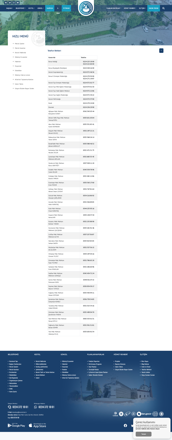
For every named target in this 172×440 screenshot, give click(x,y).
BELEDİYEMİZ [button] (20, 8)
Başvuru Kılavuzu (120, 364)
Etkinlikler (18, 70)
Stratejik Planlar (94, 370)
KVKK (11, 389)
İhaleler (64, 370)
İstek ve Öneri (146, 367)
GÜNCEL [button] (40, 8)
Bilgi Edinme (145, 364)
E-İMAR (58, 9)
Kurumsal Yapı (13, 361)
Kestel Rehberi (40, 375)
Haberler (18, 62)
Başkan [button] (9, 8)
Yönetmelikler (13, 386)
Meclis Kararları (20, 48)
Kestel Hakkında (20, 53)
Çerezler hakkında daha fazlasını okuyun (148, 429)
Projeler (117, 361)
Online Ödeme (153, 8)
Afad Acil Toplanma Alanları (24, 79)
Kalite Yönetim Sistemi (96, 375)
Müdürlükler (13, 375)
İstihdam (66, 8)
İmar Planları (92, 367)
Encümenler (13, 372)
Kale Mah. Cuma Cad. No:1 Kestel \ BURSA (25, 415)
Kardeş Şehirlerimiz (42, 367)
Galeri (37, 378)
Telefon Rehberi (146, 370)
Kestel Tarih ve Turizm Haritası (45, 372)
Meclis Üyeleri (19, 44)
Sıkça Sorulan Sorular (148, 375)
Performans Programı (95, 364)
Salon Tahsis (19, 84)
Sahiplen (50, 8)
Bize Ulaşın (145, 361)
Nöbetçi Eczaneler (21, 57)
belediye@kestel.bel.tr (17, 412)
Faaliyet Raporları (94, 361)
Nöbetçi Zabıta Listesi (22, 75)
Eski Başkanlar (13, 378)
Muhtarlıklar (13, 383)
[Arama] (163, 8)
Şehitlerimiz (39, 370)
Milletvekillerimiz (41, 364)
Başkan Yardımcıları (15, 364)
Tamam (143, 434)
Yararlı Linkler (146, 372)
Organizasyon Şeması (15, 380)
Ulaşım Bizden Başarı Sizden (24, 88)
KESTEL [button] (30, 8)
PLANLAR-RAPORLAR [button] (113, 8)
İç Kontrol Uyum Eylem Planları (98, 372)
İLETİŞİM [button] (142, 8)
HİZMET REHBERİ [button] (129, 8)
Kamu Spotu (13, 392)
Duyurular (18, 66)
